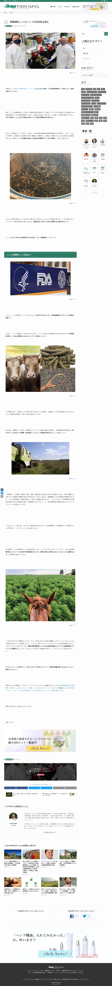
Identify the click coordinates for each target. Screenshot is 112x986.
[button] (16, 788)
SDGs (103, 89)
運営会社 (37, 979)
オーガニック (85, 95)
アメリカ (17, 759)
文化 (101, 118)
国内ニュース (85, 118)
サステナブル (95, 100)
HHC (98, 89)
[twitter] (104, 1)
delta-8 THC (89, 89)
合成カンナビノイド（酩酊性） (90, 112)
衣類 (105, 120)
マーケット (86, 58)
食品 (87, 123)
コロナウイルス (86, 100)
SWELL (58, 984)
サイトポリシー (84, 979)
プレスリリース (86, 103)
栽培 (105, 118)
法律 (83, 120)
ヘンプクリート (101, 103)
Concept (31, 979)
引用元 (73, 72)
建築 (96, 118)
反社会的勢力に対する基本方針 (70, 979)
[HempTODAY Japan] (21, 6)
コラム (97, 97)
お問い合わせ (57, 979)
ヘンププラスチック (87, 106)
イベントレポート (92, 92)
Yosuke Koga (13, 823)
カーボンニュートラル (87, 97)
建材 (92, 118)
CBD (84, 48)
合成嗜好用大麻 (86, 115)
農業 (10, 26)
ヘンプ (93, 103)
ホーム (26, 979)
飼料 (92, 123)
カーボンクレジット (96, 95)
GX (94, 89)
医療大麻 (85, 53)
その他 (83, 92)
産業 (7, 26)
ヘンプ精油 (97, 106)
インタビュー (102, 92)
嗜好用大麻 (95, 115)
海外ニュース (89, 120)
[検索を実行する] (106, 34)
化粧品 (91, 109)
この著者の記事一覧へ (49, 832)
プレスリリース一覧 (46, 979)
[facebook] (102, 1)
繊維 (101, 120)
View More (94, 192)
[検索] (107, 1)
